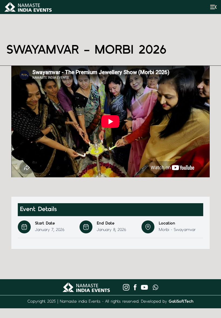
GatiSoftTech (181, 302)
